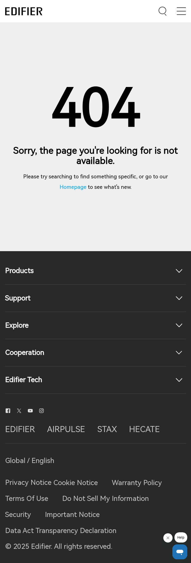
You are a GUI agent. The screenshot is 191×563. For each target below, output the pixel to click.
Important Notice (72, 514)
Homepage (73, 187)
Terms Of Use (26, 498)
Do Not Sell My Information (105, 498)
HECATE (144, 429)
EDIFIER (20, 429)
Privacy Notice (29, 482)
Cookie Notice (75, 483)
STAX (107, 429)
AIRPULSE (66, 429)
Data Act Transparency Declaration (60, 530)
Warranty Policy (137, 483)
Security (18, 514)
